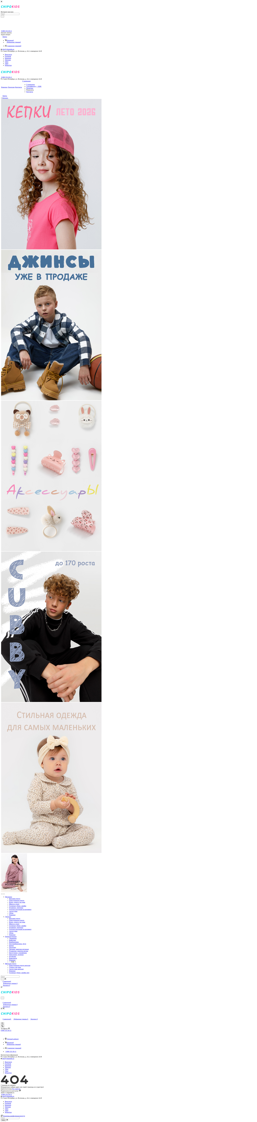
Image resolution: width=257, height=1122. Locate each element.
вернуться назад (6, 1089)
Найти (3, 1120)
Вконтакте (8, 54)
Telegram (8, 60)
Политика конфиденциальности (14, 1116)
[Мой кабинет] (2, 1000)
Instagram (8, 58)
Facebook (8, 56)
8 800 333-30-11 (6, 31)
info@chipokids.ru (8, 49)
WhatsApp (8, 65)
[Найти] (2, 16)
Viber (6, 62)
